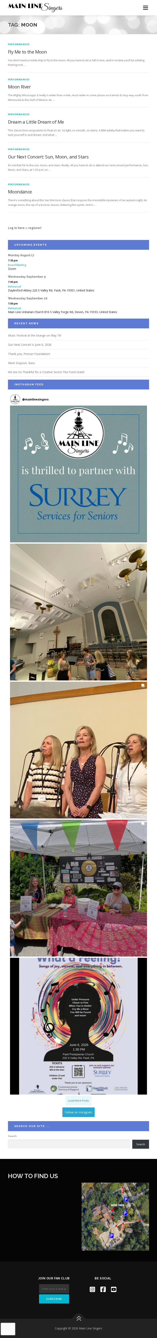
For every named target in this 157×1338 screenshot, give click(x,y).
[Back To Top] (78, 1319)
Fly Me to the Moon (27, 52)
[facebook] (103, 1289)
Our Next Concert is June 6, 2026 (29, 345)
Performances (19, 44)
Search (12, 1136)
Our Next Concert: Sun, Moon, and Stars (48, 157)
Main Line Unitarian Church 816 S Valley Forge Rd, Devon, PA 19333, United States (62, 312)
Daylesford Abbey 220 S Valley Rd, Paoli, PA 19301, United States (51, 290)
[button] (78, 474)
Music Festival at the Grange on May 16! (34, 335)
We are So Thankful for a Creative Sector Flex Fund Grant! (46, 372)
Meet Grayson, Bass (21, 363)
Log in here (16, 228)
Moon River (19, 87)
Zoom (12, 269)
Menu (145, 7)
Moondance (20, 191)
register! (34, 228)
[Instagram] (92, 1289)
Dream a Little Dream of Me (36, 122)
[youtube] (113, 1289)
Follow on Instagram (78, 1112)
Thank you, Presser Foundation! (29, 354)
